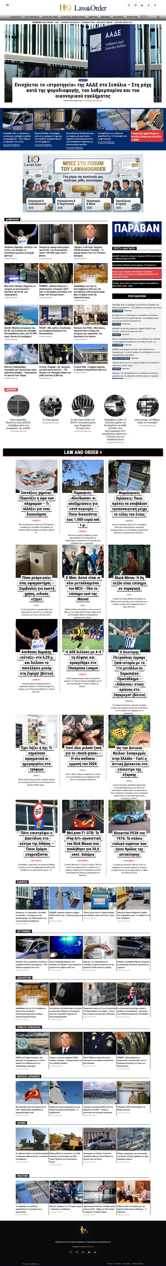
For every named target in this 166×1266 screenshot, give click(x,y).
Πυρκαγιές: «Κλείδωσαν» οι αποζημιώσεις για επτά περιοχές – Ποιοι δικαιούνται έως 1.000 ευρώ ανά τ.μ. (83, 508)
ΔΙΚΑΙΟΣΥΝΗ (70, 129)
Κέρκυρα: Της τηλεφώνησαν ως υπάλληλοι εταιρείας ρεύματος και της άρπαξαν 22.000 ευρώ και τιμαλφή (98, 964)
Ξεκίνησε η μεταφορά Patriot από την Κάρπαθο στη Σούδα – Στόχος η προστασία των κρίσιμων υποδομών (98, 1110)
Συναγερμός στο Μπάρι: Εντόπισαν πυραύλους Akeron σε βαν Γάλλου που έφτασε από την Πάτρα (98, 1156)
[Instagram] (135, 5)
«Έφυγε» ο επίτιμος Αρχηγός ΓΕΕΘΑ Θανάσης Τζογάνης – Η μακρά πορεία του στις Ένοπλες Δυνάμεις (90, 251)
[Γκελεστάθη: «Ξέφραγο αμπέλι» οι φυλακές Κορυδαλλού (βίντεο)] (91, 354)
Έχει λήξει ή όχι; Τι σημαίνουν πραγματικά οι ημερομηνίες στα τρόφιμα (36, 758)
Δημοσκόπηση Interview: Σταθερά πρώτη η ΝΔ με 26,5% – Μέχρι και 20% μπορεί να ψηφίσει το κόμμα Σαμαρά (99, 1209)
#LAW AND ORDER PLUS (123, 22)
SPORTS (36, 680)
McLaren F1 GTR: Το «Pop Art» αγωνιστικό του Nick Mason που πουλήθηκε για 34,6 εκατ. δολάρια (83, 844)
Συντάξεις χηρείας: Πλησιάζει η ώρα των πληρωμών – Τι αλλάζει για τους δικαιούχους (36, 503)
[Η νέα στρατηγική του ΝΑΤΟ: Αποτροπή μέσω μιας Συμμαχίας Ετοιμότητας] (83, 406)
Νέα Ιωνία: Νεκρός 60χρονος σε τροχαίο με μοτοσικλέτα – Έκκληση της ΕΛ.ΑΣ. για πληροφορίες (20, 290)
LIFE (133, 129)
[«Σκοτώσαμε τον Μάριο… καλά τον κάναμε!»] (148, 406)
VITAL (36, 776)
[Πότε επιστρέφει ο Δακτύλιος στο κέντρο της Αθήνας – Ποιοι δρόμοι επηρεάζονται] (36, 816)
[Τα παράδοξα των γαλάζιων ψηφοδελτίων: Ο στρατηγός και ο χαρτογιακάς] (113, 119)
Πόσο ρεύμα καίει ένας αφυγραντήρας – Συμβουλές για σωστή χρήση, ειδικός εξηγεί (36, 588)
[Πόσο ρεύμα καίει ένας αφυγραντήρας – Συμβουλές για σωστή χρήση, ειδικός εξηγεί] (36, 561)
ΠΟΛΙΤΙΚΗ (101, 129)
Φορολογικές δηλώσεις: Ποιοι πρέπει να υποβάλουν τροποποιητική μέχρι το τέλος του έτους (129, 504)
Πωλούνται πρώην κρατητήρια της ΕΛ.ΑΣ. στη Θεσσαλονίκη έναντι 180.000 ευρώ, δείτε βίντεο (54, 251)
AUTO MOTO (36, 861)
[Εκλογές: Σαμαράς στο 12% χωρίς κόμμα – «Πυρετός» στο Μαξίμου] (65, 1192)
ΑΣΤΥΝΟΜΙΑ (7, 129)
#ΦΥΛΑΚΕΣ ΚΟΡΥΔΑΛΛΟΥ (70, 22)
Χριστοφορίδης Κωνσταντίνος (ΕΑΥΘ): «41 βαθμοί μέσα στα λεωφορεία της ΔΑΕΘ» (18, 424)
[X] (155, 5)
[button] (158, 17)
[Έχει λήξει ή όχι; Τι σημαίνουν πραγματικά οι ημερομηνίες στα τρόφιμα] (36, 731)
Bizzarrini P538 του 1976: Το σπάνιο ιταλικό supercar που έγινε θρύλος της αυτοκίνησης (129, 844)
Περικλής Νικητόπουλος (50, 423)
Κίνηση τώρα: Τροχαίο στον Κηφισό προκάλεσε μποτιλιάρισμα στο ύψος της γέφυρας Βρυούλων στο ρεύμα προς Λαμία (135, 274)
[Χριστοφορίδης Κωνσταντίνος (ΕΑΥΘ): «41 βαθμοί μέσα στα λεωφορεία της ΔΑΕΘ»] (18, 406)
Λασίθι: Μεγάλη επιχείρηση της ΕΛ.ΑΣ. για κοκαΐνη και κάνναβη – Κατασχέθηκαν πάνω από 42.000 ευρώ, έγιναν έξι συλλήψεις (20, 332)
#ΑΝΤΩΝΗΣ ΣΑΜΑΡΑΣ (105, 22)
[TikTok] (148, 5)
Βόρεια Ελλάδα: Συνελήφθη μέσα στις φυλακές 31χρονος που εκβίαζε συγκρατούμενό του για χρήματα (48, 137)
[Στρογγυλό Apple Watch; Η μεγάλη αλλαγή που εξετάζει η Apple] (147, 119)
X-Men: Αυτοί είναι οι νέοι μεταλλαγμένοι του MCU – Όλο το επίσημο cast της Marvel (83, 588)
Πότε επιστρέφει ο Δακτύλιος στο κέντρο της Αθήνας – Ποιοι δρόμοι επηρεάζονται (37, 844)
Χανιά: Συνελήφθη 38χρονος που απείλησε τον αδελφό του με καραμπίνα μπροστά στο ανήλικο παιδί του (65, 964)
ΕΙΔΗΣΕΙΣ (83, 80)
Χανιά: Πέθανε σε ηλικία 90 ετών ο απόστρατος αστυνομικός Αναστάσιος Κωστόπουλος (98, 1060)
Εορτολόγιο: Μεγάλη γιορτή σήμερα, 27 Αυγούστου (134, 265)
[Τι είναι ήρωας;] (51, 406)
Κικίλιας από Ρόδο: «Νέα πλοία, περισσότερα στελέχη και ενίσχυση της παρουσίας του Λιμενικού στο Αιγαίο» (89, 332)
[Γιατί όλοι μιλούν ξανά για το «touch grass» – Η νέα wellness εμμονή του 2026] (83, 731)
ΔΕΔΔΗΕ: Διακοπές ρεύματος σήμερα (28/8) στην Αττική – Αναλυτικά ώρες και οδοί (65, 915)
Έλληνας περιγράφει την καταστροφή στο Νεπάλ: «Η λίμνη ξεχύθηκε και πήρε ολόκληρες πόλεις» (132, 1156)
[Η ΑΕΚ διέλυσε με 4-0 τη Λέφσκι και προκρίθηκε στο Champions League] (83, 635)
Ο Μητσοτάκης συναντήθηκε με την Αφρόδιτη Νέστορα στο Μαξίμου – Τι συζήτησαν (132, 1209)
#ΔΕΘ (57, 22)
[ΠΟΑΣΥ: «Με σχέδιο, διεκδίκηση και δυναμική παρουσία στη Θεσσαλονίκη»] (56, 315)
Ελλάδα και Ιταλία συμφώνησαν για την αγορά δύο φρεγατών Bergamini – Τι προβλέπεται (64, 1110)
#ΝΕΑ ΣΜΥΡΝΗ (47, 22)
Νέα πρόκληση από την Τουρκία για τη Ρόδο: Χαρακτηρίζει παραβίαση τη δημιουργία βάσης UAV (31, 1110)
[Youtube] (89, 1252)
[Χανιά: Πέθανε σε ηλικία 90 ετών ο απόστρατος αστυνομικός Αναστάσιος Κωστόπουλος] (99, 1043)
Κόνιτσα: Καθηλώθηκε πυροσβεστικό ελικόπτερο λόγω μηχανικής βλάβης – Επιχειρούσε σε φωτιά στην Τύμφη (20, 371)
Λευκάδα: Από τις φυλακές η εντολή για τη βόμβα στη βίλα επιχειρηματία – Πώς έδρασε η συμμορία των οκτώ (17, 137)
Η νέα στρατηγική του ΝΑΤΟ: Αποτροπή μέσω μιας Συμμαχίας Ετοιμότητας (83, 424)
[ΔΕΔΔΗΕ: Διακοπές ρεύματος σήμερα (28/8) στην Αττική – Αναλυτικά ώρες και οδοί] (65, 898)
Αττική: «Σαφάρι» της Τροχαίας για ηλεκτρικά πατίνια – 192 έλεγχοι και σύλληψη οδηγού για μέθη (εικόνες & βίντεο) (55, 371)
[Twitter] (77, 1252)
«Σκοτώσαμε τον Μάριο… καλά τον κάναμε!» (147, 421)
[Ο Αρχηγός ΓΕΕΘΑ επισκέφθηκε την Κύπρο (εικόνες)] (133, 1092)
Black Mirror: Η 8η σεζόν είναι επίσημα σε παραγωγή (129, 583)
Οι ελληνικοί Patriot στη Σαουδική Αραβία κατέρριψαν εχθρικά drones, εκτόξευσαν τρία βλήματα (32, 1156)
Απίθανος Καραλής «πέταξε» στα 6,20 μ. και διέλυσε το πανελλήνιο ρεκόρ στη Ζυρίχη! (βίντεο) (20, 251)
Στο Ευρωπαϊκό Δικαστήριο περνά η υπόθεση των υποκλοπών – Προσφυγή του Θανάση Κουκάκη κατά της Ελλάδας (132, 1011)
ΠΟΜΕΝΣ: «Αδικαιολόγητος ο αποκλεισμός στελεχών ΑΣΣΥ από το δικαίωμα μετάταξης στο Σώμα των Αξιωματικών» (55, 290)
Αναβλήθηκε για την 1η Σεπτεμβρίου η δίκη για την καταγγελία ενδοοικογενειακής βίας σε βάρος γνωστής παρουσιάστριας (89, 292)
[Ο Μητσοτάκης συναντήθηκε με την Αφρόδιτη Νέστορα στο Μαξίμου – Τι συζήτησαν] (133, 1192)
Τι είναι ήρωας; (51, 419)
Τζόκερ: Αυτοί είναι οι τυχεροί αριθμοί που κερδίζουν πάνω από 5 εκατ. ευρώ (135, 284)
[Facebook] (129, 5)
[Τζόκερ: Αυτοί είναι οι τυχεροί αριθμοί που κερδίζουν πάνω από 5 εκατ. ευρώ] (99, 898)
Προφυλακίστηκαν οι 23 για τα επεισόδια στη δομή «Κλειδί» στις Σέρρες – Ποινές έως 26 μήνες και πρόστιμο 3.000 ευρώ (99, 1011)
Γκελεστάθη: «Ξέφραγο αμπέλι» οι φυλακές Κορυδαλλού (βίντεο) (90, 368)
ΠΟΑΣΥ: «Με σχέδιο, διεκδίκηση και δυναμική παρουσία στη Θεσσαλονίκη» (55, 331)
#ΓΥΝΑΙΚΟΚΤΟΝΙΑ (88, 22)
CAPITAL (36, 521)
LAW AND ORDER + (83, 452)
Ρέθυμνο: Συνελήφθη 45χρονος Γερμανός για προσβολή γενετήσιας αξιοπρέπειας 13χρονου (133, 964)
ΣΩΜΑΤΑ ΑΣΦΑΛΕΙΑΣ (121, 358)
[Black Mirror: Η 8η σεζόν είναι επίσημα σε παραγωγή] (129, 561)
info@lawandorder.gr (87, 1247)
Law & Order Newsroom (11, 145)
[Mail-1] (95, 1252)
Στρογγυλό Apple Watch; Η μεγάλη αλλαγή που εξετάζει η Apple (146, 136)
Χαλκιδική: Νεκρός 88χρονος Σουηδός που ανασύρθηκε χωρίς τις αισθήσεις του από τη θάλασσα (133, 915)
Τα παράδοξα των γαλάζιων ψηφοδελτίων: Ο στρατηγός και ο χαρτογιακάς (112, 136)
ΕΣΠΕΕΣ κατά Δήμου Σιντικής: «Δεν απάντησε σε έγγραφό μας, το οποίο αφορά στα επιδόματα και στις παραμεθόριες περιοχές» (136, 352)
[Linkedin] (142, 5)
